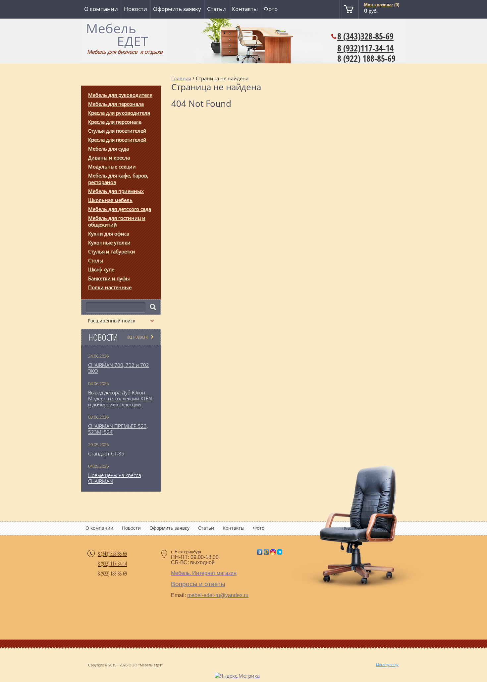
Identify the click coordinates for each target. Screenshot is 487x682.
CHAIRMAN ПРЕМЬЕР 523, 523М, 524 (118, 429)
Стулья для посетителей (117, 130)
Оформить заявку (177, 9)
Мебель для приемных (116, 191)
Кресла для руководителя (119, 112)
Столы (95, 260)
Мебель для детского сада (119, 209)
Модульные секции (112, 166)
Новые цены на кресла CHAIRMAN (114, 478)
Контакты (245, 9)
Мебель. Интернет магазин (204, 573)
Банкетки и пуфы (109, 278)
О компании (101, 9)
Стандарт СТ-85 (106, 453)
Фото (271, 9)
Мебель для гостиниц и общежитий (116, 221)
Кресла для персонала (114, 121)
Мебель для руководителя (120, 95)
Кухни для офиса (108, 233)
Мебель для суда (108, 148)
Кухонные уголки (109, 242)
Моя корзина (378, 4)
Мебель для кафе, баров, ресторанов (118, 178)
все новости (137, 337)
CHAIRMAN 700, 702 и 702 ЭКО (118, 368)
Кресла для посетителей (117, 139)
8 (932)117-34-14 (365, 48)
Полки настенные (110, 287)
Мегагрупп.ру (387, 665)
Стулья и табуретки (111, 251)
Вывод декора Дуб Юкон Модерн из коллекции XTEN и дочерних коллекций (120, 398)
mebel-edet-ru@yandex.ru (217, 595)
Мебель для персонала (116, 104)
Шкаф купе (101, 269)
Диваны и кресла (109, 157)
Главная (181, 78)
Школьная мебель (110, 200)
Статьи (216, 9)
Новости (135, 9)
